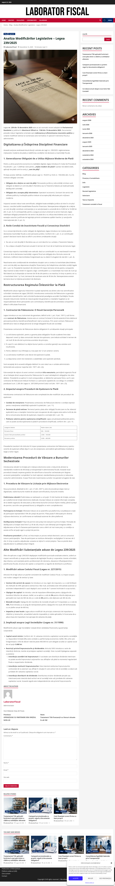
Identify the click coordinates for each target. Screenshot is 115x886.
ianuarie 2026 (87, 133)
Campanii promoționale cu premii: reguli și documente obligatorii (39, 818)
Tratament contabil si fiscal (92, 204)
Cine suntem (6, 874)
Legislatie (11, 34)
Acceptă (75, 878)
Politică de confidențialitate (11, 869)
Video (110, 20)
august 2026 (86, 120)
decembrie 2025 (88, 138)
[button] (111, 863)
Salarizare (86, 196)
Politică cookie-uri (89, 882)
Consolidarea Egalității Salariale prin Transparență (98, 857)
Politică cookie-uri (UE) (9, 871)
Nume (6, 763)
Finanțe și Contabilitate (90, 178)
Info (83, 183)
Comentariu (8, 736)
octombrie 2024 (87, 159)
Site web (6, 777)
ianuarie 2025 (87, 146)
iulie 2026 (85, 125)
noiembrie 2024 (87, 155)
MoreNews (64, 879)
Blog (5, 34)
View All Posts (19, 711)
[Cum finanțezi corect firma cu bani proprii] (65, 806)
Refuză (90, 878)
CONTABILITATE (32, 20)
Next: (57, 717)
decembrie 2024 (88, 151)
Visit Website (9, 711)
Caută (84, 34)
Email (6, 770)
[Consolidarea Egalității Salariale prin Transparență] (98, 845)
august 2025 (86, 142)
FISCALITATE (20, 20)
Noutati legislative (89, 191)
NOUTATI (11, 20)
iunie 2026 (86, 129)
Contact (4, 876)
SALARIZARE (43, 20)
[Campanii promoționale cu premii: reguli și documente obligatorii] (40, 806)
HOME (4, 20)
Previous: (20, 717)
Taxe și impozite (14, 811)
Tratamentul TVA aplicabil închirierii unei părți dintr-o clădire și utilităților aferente (14, 818)
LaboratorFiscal (11, 47)
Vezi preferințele (105, 878)
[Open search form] (100, 20)
